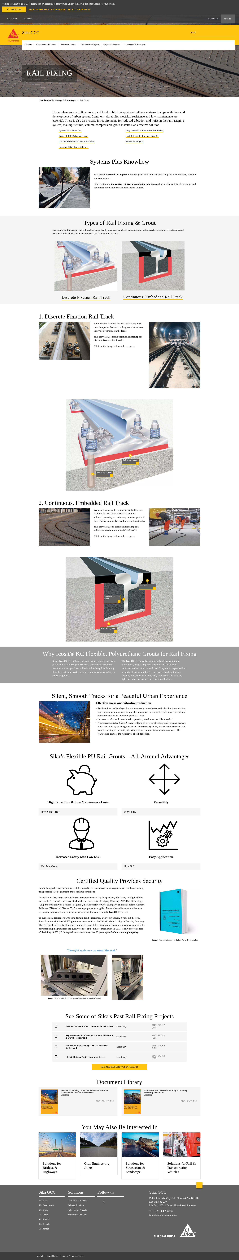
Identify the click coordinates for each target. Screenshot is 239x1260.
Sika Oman (43, 1214)
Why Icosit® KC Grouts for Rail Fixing (144, 130)
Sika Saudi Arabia (46, 1205)
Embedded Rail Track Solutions (74, 147)
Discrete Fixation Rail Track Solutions (77, 141)
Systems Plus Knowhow (70, 130)
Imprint (40, 1256)
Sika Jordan (44, 1229)
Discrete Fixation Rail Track (86, 297)
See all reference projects (120, 1067)
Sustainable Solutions (77, 1214)
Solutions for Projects (89, 44)
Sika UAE (43, 1200)
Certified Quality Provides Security (142, 136)
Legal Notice (52, 1256)
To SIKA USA (14, 9)
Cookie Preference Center (73, 1256)
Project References (111, 44)
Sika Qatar (43, 1210)
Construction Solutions (78, 1200)
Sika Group (12, 18)
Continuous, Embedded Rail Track (153, 297)
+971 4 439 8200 (163, 1211)
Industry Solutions (76, 1205)
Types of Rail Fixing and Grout (73, 136)
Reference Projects (134, 141)
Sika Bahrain (44, 1224)
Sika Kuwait (44, 1219)
